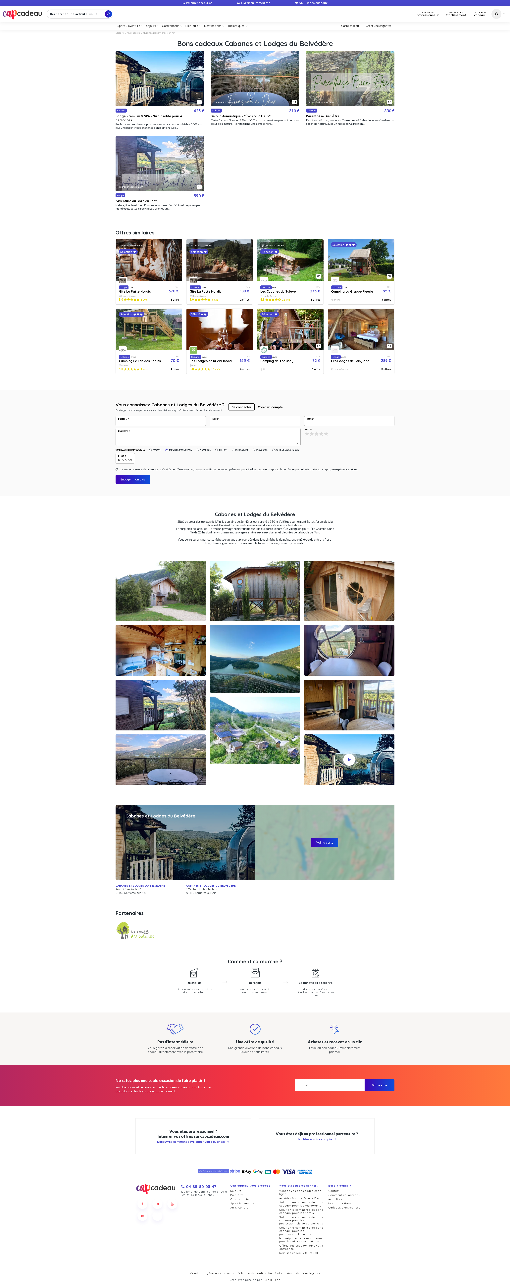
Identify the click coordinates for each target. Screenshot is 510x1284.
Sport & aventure (242, 1203)
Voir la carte (324, 842)
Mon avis (123, 431)
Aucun (156, 450)
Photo (122, 456)
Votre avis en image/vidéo (130, 450)
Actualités (335, 1199)
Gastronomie (239, 1199)
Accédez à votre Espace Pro (299, 1198)
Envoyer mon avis (133, 479)
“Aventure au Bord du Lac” (136, 201)
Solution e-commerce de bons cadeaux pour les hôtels (301, 1211)
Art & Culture (239, 1207)
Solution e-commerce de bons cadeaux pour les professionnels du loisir (301, 1231)
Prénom (123, 419)
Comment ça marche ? (344, 1195)
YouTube (205, 450)
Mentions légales (307, 1273)
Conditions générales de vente (212, 1273)
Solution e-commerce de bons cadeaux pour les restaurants (301, 1204)
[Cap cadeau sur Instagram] (157, 1204)
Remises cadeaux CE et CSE (299, 1253)
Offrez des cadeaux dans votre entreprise (301, 1247)
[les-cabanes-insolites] (135, 931)
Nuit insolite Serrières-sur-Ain (159, 33)
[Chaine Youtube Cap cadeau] (172, 1204)
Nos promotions (339, 1203)
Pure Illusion (271, 1279)
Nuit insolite (133, 33)
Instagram (241, 450)
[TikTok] (157, 1216)
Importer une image (180, 450)
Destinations (212, 25)
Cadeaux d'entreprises (344, 1207)
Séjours (120, 33)
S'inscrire (379, 1085)
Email (310, 419)
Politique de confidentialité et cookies (265, 1273)
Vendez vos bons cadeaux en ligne (300, 1192)
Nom (215, 419)
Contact (333, 1190)
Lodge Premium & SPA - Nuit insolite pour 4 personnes (149, 118)
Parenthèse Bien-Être (322, 116)
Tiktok (223, 450)
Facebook (261, 450)
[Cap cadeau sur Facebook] (142, 1204)
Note (308, 429)
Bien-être (237, 1195)
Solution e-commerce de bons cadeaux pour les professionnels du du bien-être (301, 1220)
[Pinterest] (142, 1216)
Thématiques (235, 25)
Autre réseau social (287, 450)
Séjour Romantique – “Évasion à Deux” (241, 116)
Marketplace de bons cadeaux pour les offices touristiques (300, 1240)
